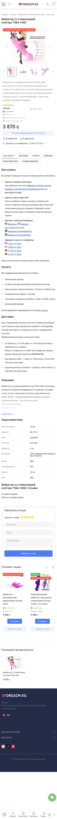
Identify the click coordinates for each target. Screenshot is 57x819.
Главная (4, 14)
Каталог (13, 14)
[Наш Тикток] (8, 746)
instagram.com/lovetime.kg (20, 231)
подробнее (6, 414)
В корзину (14, 621)
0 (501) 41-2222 (36, 143)
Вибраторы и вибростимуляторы (32, 14)
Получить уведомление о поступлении (28, 133)
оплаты (44, 310)
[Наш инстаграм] (3, 746)
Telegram (24, 224)
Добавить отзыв (28, 553)
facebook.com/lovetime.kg (19, 235)
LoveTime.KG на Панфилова (26, 189)
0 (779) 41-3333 (14, 254)
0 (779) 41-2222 (14, 251)
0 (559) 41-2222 (14, 247)
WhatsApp (12, 224)
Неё (31, 477)
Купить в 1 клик (14, 629)
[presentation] (7, 46)
